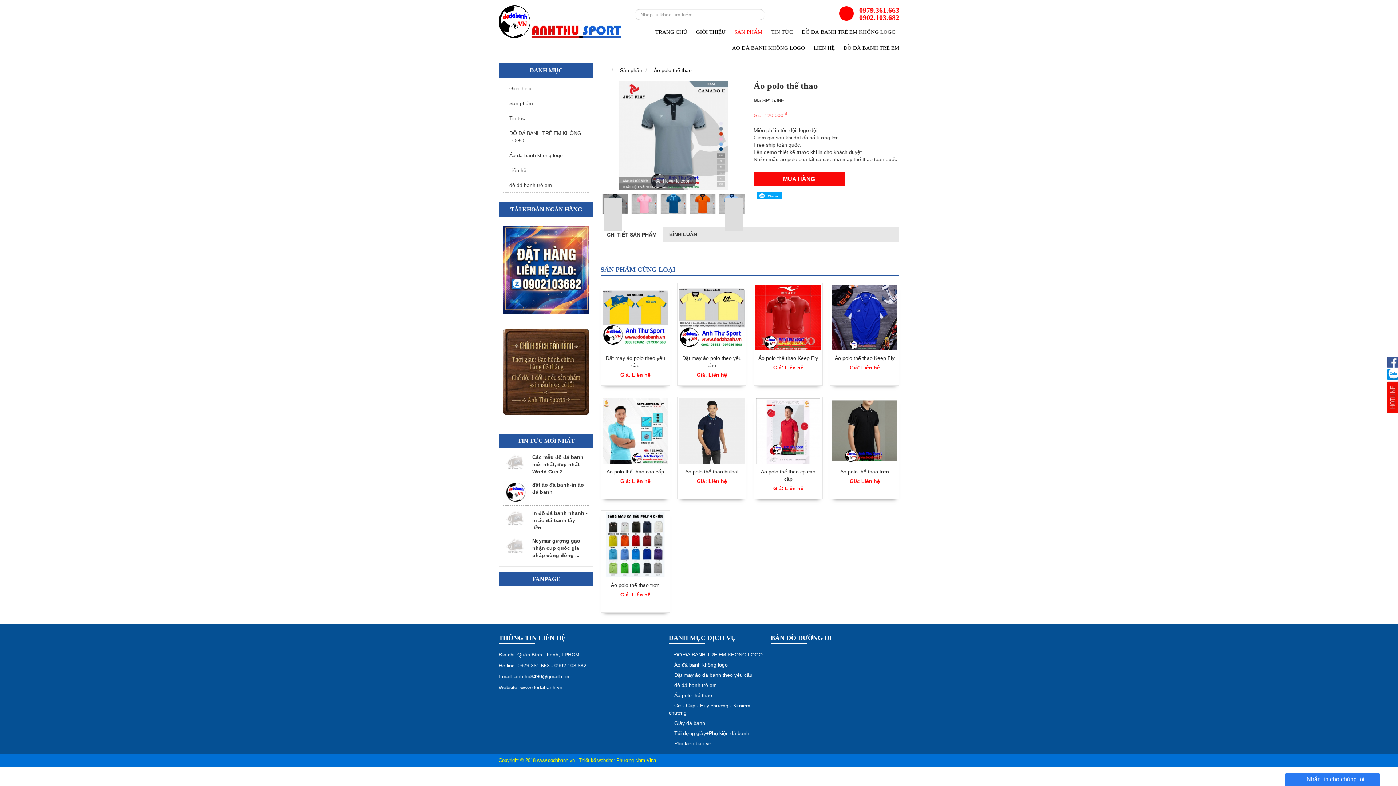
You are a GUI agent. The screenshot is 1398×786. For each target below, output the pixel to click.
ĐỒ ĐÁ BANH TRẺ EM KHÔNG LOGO (849, 32)
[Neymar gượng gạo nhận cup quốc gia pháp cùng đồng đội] (516, 546)
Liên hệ (824, 48)
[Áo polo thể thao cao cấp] (635, 431)
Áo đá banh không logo (768, 48)
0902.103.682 (879, 17)
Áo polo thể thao (673, 70)
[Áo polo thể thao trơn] (864, 431)
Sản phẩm (748, 32)
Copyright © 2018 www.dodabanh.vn (537, 760)
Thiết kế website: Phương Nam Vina (617, 760)
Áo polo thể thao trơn (864, 472)
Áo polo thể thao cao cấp (635, 472)
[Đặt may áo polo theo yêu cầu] (635, 317)
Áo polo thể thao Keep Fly (788, 358)
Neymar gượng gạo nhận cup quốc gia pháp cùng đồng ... (556, 548)
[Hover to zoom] (673, 135)
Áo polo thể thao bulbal (711, 472)
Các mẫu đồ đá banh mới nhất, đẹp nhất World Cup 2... (558, 464)
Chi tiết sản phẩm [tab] (632, 235)
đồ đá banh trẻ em (871, 48)
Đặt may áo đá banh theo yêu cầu (713, 675)
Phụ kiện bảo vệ (692, 743)
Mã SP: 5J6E (769, 100)
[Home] (560, 22)
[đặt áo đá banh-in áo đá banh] (516, 492)
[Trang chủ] (604, 70)
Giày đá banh (689, 723)
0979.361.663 (879, 10)
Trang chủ (671, 32)
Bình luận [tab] (683, 234)
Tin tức (782, 32)
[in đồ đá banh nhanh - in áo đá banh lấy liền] (516, 518)
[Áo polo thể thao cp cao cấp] (788, 431)
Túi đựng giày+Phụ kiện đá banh (711, 733)
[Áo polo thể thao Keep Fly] (788, 317)
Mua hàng (799, 179)
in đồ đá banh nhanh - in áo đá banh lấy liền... (560, 520)
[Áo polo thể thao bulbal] (712, 431)
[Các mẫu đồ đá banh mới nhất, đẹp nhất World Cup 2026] (516, 462)
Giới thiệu (711, 32)
